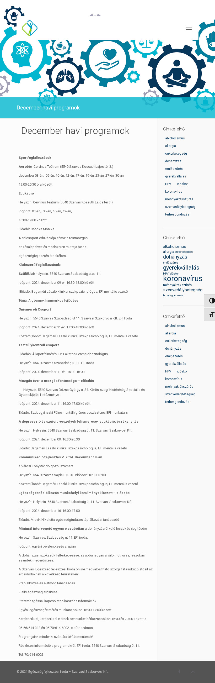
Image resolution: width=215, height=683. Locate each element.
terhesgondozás (173, 295)
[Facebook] (179, 671)
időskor (174, 273)
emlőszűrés (170, 262)
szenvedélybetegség (182, 289)
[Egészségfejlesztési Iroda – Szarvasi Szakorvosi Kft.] (29, 28)
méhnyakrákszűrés (177, 285)
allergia (168, 252)
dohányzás (175, 257)
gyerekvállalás (181, 267)
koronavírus (183, 278)
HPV (166, 273)
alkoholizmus (174, 246)
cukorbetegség (184, 252)
